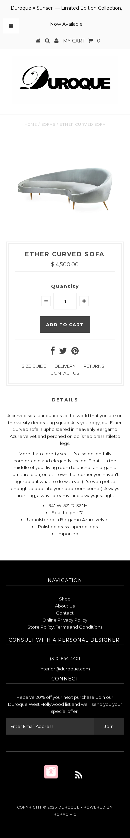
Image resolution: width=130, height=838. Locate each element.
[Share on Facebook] (53, 352)
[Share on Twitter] (63, 352)
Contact (65, 613)
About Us (65, 606)
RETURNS (94, 366)
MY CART (81, 41)
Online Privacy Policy (64, 620)
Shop (65, 598)
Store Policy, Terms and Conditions (64, 627)
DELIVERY (65, 366)
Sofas (48, 124)
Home (30, 124)
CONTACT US (64, 373)
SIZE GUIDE (34, 366)
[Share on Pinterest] (75, 352)
